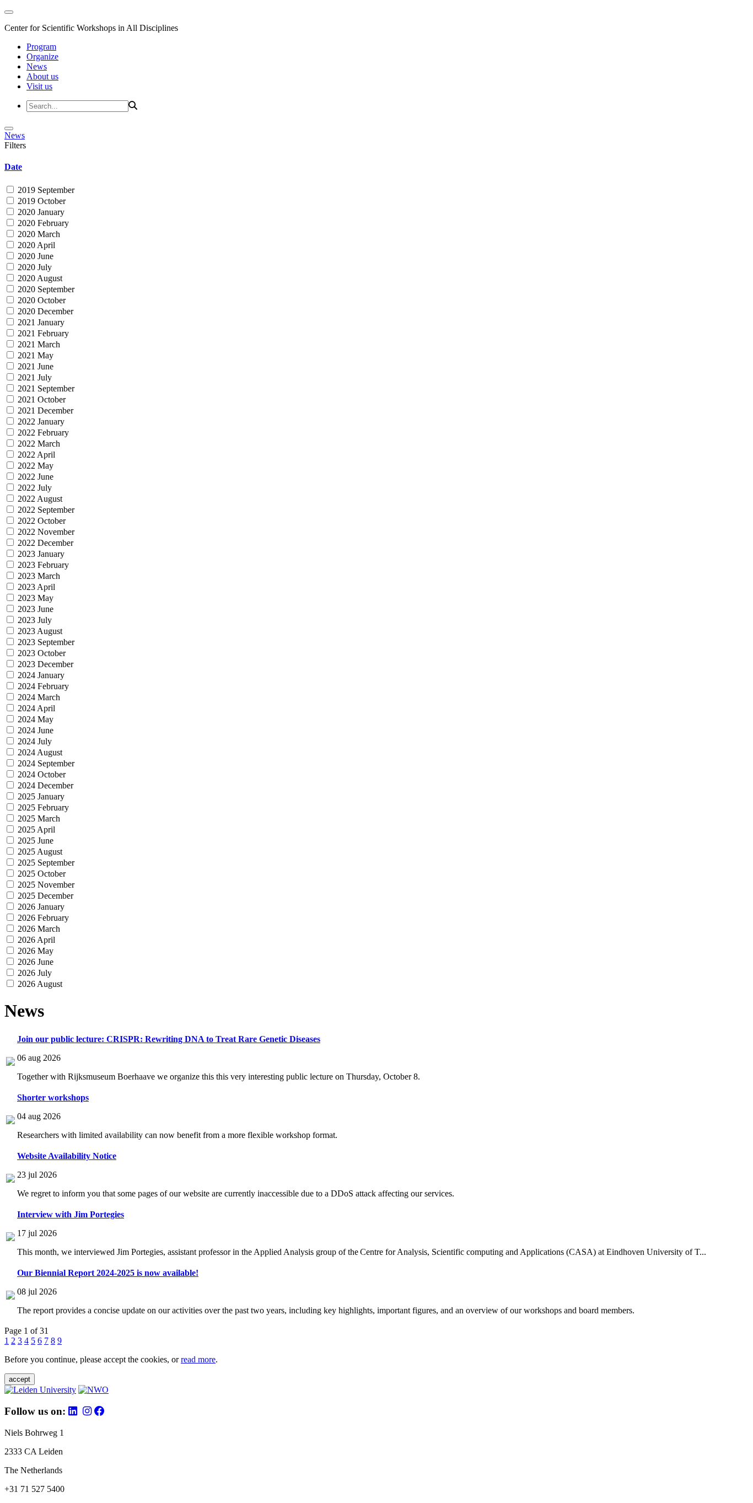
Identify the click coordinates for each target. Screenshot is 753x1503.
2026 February (42, 917)
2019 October (40, 201)
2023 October (40, 653)
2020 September (44, 289)
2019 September (44, 190)
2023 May (34, 598)
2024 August (38, 752)
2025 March (37, 818)
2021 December (44, 410)
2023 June (34, 609)
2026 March (37, 928)
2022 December (44, 542)
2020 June (34, 256)
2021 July (33, 377)
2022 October (40, 520)
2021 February (42, 333)
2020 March (37, 234)
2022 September (44, 509)
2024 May (34, 719)
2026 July (33, 973)
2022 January (39, 421)
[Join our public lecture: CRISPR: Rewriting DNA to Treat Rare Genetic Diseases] (10, 1062)
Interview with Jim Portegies (70, 1214)
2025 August (38, 851)
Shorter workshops (53, 1097)
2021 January (39, 322)
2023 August (38, 631)
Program (41, 46)
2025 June (34, 840)
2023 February (42, 565)
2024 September (44, 763)
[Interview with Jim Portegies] (10, 1238)
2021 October (40, 399)
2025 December (44, 895)
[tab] (376, 167)
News (36, 66)
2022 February (42, 432)
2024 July (33, 741)
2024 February (42, 686)
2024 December (44, 785)
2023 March (37, 576)
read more (198, 1359)
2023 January (39, 554)
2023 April (35, 587)
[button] (376, 167)
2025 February (42, 807)
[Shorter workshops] (10, 1121)
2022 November (44, 531)
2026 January (39, 906)
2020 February (42, 223)
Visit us (39, 86)
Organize (42, 56)
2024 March (37, 697)
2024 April (35, 708)
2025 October (40, 873)
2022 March (37, 443)
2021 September (44, 388)
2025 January (39, 796)
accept (19, 1379)
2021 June (34, 366)
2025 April (35, 829)
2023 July (33, 620)
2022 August (38, 498)
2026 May (34, 951)
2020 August (38, 278)
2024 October (40, 774)
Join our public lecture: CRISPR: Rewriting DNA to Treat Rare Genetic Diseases (168, 1039)
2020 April (35, 245)
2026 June (34, 962)
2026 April (35, 939)
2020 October (40, 300)
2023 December (44, 664)
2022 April (35, 454)
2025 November (44, 884)
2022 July (33, 487)
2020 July (33, 267)
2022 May (34, 465)
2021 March (37, 344)
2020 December (44, 311)
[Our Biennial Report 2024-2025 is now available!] (10, 1296)
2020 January (39, 212)
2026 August (38, 984)
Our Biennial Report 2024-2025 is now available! (107, 1272)
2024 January (39, 675)
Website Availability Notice (66, 1156)
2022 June (34, 476)
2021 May (34, 355)
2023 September (44, 642)
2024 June (34, 730)
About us (42, 76)
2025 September (44, 862)
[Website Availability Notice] (10, 1179)
